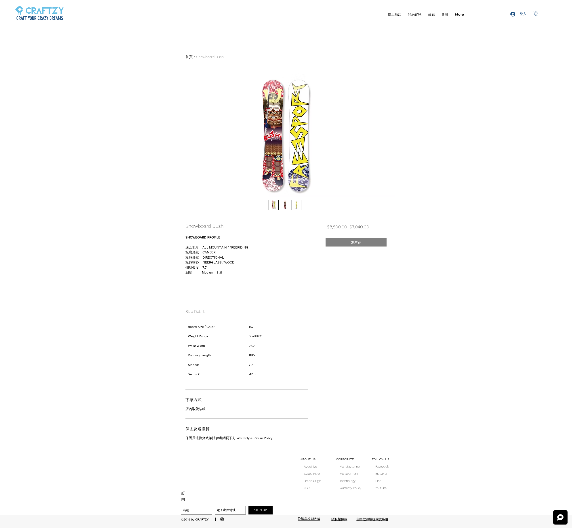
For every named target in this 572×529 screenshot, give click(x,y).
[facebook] (215, 519)
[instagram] (222, 519)
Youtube (379, 488)
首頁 (189, 57)
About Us (310, 466)
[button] (415, 14)
